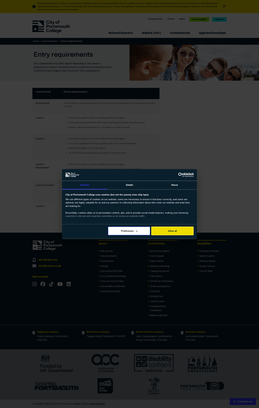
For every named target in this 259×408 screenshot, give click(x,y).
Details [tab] (129, 184)
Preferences (127, 231)
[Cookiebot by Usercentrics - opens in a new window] (180, 175)
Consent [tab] (84, 184)
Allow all (172, 231)
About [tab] (174, 184)
